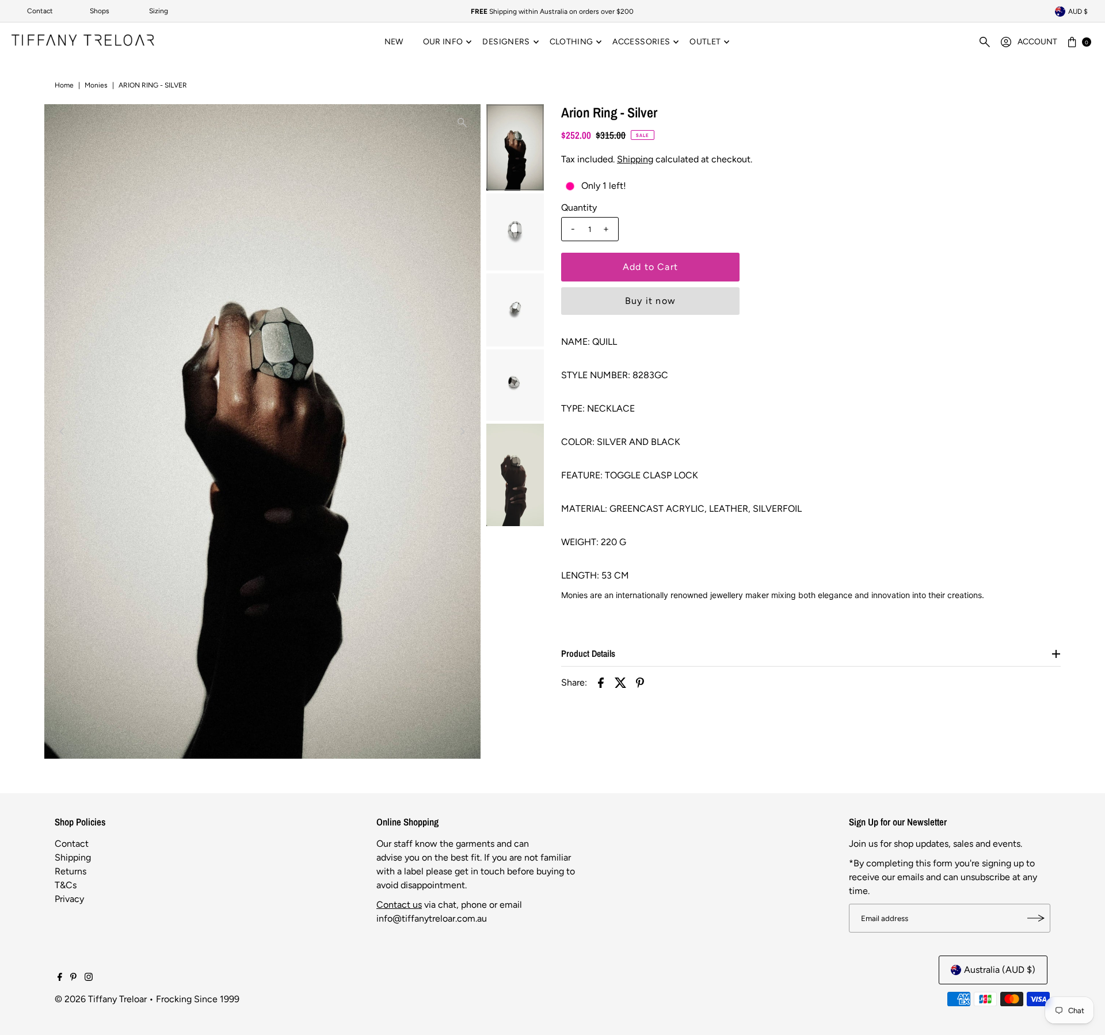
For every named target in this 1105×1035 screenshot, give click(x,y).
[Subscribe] (1036, 918)
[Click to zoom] (462, 122)
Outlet (705, 42)
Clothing (571, 42)
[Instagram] (89, 978)
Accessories (641, 42)
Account (1037, 42)
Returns (70, 871)
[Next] (462, 431)
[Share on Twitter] (620, 682)
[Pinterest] (73, 978)
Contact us (399, 904)
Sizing (158, 11)
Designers (505, 42)
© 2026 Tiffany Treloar (101, 999)
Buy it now (650, 300)
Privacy (69, 898)
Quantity (579, 207)
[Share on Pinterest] (640, 682)
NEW (393, 42)
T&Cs (66, 885)
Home (64, 85)
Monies (96, 85)
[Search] (985, 42)
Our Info (443, 42)
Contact (40, 11)
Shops (99, 11)
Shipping (635, 159)
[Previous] (62, 431)
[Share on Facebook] (600, 682)
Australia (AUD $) (999, 969)
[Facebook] (60, 978)
